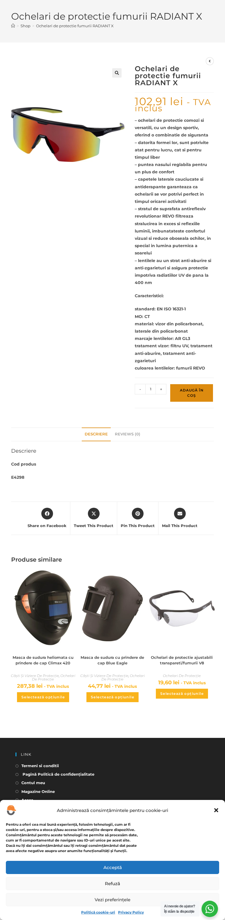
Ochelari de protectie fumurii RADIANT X (75, 25)
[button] (216, 810)
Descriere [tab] (96, 434)
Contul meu (33, 782)
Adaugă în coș (192, 393)
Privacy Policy (131, 912)
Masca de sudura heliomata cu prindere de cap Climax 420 (43, 660)
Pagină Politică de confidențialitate (57, 774)
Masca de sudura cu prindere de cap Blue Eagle (112, 660)
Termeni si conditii (40, 765)
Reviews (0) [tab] (127, 434)
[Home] (13, 25)
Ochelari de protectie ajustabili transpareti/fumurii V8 (182, 660)
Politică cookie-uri (98, 912)
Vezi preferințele (112, 899)
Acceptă (112, 867)
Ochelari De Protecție (53, 677)
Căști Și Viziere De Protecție (35, 675)
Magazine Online (38, 791)
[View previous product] (210, 61)
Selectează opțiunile (43, 697)
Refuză (112, 883)
